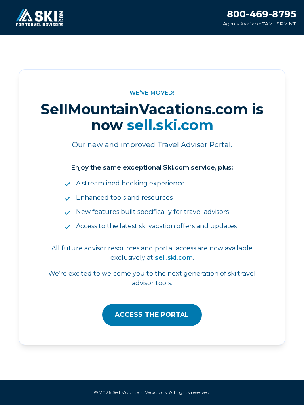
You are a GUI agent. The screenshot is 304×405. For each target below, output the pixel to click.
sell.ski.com (174, 257)
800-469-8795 (261, 14)
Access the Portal (152, 314)
